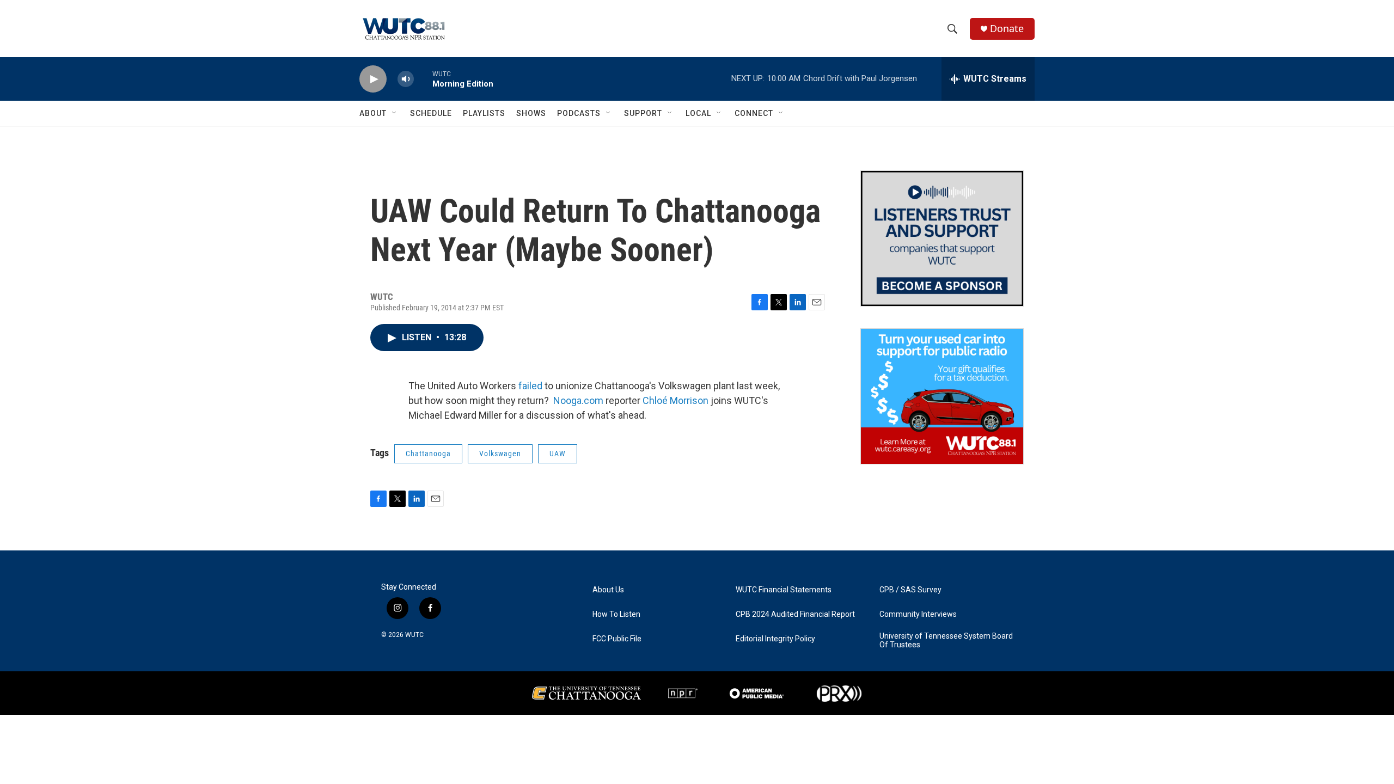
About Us (608, 590)
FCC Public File (616, 639)
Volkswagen (500, 453)
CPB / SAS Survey (910, 590)
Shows (531, 113)
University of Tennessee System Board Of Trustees (946, 640)
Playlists (484, 113)
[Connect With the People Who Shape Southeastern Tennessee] (942, 238)
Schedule (431, 113)
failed (530, 385)
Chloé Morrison (675, 400)
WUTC (414, 635)
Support (643, 113)
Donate (1007, 28)
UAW (557, 453)
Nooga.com (578, 400)
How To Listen (616, 614)
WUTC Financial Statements (783, 590)
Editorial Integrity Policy (775, 639)
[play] (373, 79)
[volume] (405, 79)
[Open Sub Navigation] (394, 113)
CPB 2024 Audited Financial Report (795, 614)
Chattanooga (428, 453)
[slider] (423, 78)
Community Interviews (918, 614)
